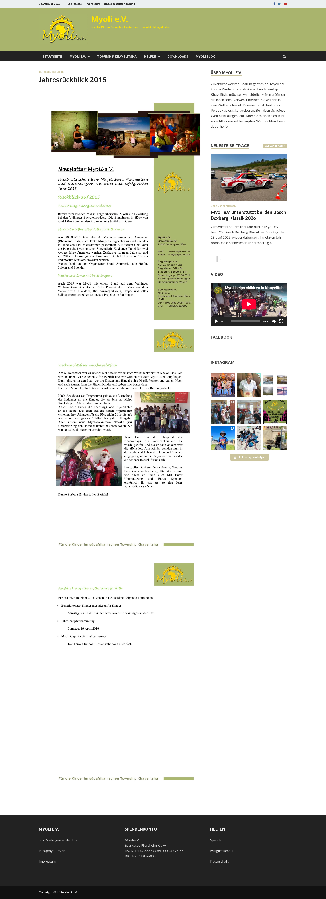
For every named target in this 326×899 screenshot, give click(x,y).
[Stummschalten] (274, 321)
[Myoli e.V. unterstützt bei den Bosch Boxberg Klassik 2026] (249, 177)
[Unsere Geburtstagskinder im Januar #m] (249, 385)
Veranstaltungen (223, 206)
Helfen (150, 56)
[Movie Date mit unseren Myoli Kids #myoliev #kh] (223, 385)
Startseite (75, 3)
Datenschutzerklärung (119, 3)
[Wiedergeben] (216, 321)
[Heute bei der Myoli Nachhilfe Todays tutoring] (249, 411)
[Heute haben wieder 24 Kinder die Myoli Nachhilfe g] (223, 411)
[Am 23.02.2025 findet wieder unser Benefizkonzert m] (275, 411)
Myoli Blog (205, 56)
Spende (215, 840)
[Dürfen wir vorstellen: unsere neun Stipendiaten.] (223, 438)
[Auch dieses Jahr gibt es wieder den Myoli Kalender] (275, 385)
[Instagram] (279, 4)
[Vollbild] (281, 321)
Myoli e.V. (109, 19)
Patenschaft (219, 861)
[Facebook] (274, 4)
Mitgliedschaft (221, 850)
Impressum (93, 3)
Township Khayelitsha (117, 56)
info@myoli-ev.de (52, 850)
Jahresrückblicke (51, 72)
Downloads (177, 56)
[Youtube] (285, 4)
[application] (249, 304)
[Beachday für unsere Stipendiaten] (249, 438)
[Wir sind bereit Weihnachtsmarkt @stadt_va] (275, 438)
